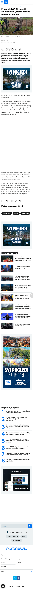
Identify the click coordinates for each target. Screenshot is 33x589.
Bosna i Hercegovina (9, 6)
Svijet (3, 562)
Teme (3, 555)
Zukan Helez (7, 213)
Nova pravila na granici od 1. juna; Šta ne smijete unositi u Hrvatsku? (18, 411)
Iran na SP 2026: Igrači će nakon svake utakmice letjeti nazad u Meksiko (17, 447)
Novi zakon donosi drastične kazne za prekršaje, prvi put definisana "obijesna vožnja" (17, 426)
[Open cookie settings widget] (3, 586)
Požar (24, 536)
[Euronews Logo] (6, 2)
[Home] (1, 6)
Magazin (3, 566)
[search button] (30, 526)
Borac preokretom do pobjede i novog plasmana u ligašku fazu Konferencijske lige (23, 258)
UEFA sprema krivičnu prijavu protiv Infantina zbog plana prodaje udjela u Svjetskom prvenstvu (23, 316)
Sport (19, 562)
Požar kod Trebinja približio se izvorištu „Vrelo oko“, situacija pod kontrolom (23, 287)
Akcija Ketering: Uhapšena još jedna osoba (22, 324)
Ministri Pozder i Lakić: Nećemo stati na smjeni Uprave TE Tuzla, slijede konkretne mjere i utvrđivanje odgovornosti (22, 297)
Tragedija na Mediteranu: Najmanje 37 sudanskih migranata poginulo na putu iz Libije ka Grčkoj (23, 277)
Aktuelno (18, 6)
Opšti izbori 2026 (13, 536)
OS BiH (16, 213)
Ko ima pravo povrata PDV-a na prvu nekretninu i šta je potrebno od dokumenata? (16, 419)
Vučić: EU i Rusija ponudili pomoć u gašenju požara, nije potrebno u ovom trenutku (17, 440)
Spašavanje (25, 213)
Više (2, 571)
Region (20, 559)
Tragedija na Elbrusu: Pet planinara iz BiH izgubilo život (18, 460)
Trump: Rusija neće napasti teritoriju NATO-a (22, 267)
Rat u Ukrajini (17, 540)
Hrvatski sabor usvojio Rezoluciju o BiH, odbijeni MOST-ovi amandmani (18, 433)
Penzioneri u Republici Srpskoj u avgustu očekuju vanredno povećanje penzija (18, 453)
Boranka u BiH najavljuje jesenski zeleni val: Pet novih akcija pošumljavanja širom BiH (23, 306)
